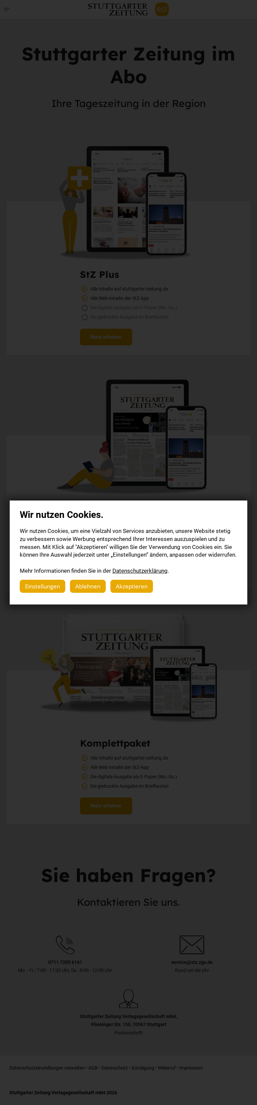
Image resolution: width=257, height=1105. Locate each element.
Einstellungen (42, 586)
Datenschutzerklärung (140, 570)
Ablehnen (87, 586)
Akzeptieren (132, 586)
